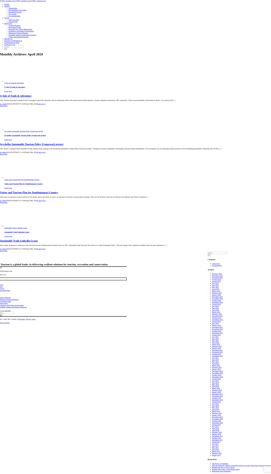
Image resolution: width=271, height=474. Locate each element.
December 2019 (217, 394)
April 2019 (215, 409)
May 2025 (215, 287)
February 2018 (217, 432)
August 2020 (216, 379)
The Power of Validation (220, 464)
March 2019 (216, 411)
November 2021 (217, 352)
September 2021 (217, 356)
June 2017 (215, 446)
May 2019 (215, 407)
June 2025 (215, 285)
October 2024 (216, 300)
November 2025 (217, 278)
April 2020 (215, 386)
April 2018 (215, 430)
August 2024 (216, 304)
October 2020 (216, 375)
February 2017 (217, 453)
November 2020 (217, 373)
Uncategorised (217, 265)
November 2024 (217, 299)
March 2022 (216, 344)
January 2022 (216, 348)
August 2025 (216, 281)
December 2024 (217, 297)
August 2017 (216, 442)
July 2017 (215, 444)
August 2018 (216, 425)
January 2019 (216, 415)
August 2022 (216, 335)
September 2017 (217, 440)
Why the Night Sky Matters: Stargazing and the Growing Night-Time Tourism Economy (241, 465)
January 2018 (216, 434)
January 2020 (216, 392)
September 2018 (217, 423)
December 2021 (217, 350)
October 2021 (216, 354)
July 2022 (215, 337)
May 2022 (215, 341)
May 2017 (215, 448)
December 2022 (217, 327)
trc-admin (3, 104)
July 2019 (215, 404)
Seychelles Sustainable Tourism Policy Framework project (23, 131)
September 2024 (217, 302)
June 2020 (215, 383)
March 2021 (216, 365)
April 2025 (215, 289)
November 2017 (217, 436)
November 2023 (217, 316)
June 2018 (215, 428)
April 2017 (215, 449)
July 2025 (215, 283)
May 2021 (215, 362)
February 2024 (217, 314)
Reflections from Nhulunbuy (221, 471)
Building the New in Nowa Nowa (223, 467)
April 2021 (215, 363)
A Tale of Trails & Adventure (14, 83)
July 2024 (215, 306)
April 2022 (215, 342)
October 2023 (216, 318)
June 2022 (215, 339)
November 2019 (217, 396)
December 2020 (217, 371)
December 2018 (217, 417)
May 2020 (215, 385)
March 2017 (216, 451)
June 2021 (215, 360)
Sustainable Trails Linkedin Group (15, 228)
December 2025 (217, 276)
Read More (4, 106)
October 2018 (216, 421)
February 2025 (217, 293)
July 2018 (215, 427)
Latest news (8, 91)
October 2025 (216, 279)
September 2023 (217, 320)
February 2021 (217, 367)
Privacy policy (31, 319)
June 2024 (215, 308)
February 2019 (217, 413)
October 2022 (216, 331)
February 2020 (217, 390)
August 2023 (216, 321)
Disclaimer (21, 319)
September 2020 (217, 377)
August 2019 (216, 402)
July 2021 (215, 358)
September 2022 (217, 333)
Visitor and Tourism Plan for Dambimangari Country (21, 180)
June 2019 (215, 406)
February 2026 (217, 274)
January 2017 (216, 455)
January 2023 (216, 325)
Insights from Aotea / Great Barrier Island (226, 469)
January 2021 (216, 369)
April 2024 (215, 310)
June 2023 (215, 323)
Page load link (5, 323)
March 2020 (216, 388)
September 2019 (217, 400)
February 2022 (217, 346)
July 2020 (215, 381)
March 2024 (216, 312)
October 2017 (216, 438)
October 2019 (216, 398)
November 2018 (217, 419)
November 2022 (217, 329)
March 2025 (216, 291)
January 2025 (216, 295)
